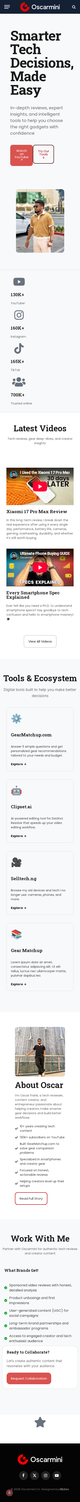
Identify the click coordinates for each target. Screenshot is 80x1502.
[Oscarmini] (40, 7)
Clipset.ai (21, 807)
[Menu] (7, 7)
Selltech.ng (23, 878)
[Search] (73, 7)
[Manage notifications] (9, 1492)
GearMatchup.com (31, 735)
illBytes (64, 1489)
